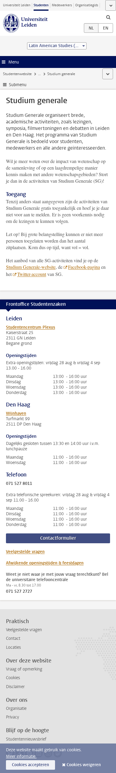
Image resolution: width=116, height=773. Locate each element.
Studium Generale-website (31, 267)
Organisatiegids (86, 5)
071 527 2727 (19, 591)
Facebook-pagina (84, 267)
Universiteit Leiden (16, 5)
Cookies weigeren (84, 765)
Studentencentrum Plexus (30, 327)
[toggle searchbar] (108, 17)
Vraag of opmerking (24, 669)
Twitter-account (31, 274)
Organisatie (16, 708)
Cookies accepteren (30, 765)
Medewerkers (62, 5)
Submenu (17, 85)
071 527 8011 (19, 483)
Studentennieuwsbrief (26, 739)
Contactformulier (58, 538)
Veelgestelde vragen (25, 552)
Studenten (41, 5)
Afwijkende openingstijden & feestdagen (45, 563)
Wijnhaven (16, 413)
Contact (13, 638)
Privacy (12, 717)
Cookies (13, 678)
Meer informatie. (21, 756)
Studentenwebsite (17, 74)
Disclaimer (15, 687)
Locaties (13, 647)
